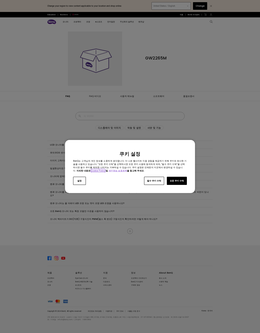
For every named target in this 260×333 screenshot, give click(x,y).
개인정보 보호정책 (118, 170)
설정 (79, 180)
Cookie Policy (98, 170)
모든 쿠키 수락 (177, 180)
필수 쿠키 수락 (154, 180)
